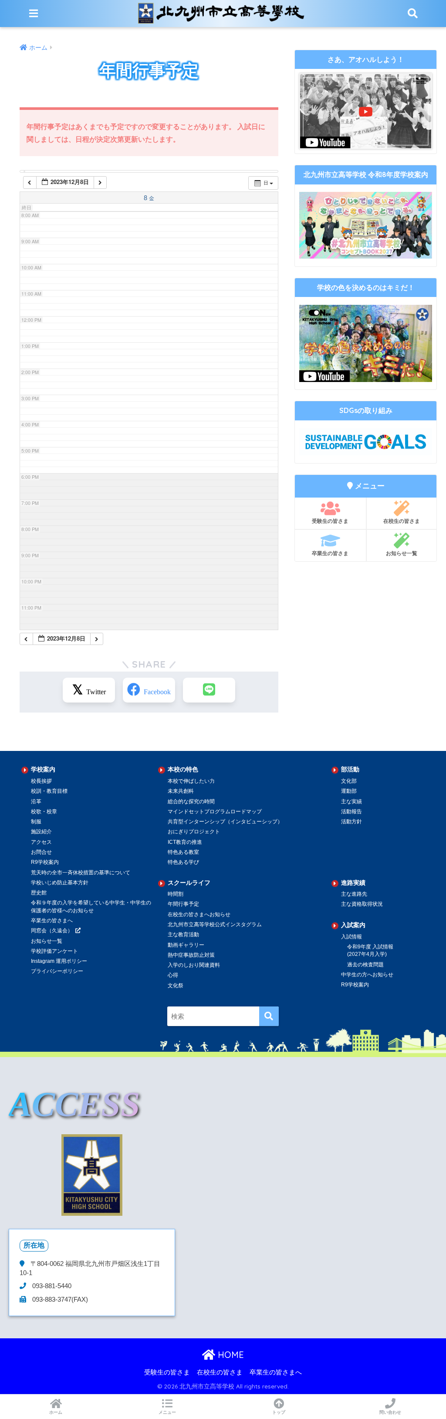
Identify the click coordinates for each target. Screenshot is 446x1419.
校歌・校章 (44, 811)
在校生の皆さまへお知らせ (199, 914)
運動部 (349, 791)
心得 (173, 975)
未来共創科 (181, 791)
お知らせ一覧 (401, 553)
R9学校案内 (45, 862)
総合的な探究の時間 (191, 801)
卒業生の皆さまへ (52, 921)
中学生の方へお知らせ (367, 975)
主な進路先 (354, 894)
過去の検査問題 (365, 965)
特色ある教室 (183, 852)
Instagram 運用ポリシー (59, 961)
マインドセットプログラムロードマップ (215, 811)
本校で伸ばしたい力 (191, 781)
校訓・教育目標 (49, 791)
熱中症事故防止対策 (191, 955)
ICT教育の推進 (185, 842)
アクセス (41, 842)
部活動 (350, 769)
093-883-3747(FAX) (59, 1299)
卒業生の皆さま (330, 553)
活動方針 (351, 822)
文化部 (349, 781)
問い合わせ (390, 1412)
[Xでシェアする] (89, 690)
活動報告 (351, 811)
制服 (36, 822)
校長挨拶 (41, 781)
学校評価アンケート (54, 951)
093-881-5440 (50, 1286)
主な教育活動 (183, 934)
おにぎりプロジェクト (194, 832)
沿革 (36, 801)
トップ (278, 1412)
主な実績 (351, 801)
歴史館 (39, 893)
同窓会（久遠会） (52, 931)
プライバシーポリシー (57, 971)
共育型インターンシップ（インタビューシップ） (225, 822)
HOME (229, 1354)
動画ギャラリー (186, 945)
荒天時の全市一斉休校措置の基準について (80, 873)
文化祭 (175, 985)
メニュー (167, 1412)
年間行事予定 (183, 904)
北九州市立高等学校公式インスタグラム (215, 924)
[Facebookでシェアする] (149, 690)
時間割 (175, 894)
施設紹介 (41, 832)
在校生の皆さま (401, 521)
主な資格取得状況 (362, 904)
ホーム (55, 1412)
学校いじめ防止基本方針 (59, 883)
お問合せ (41, 852)
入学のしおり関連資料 (194, 965)
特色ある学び (183, 862)
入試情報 (351, 937)
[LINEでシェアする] (209, 690)
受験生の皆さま (330, 521)
